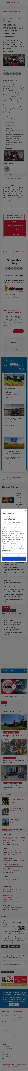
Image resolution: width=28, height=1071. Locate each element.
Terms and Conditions (13, 539)
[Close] (25, 510)
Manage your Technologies (14, 555)
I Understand (14, 559)
